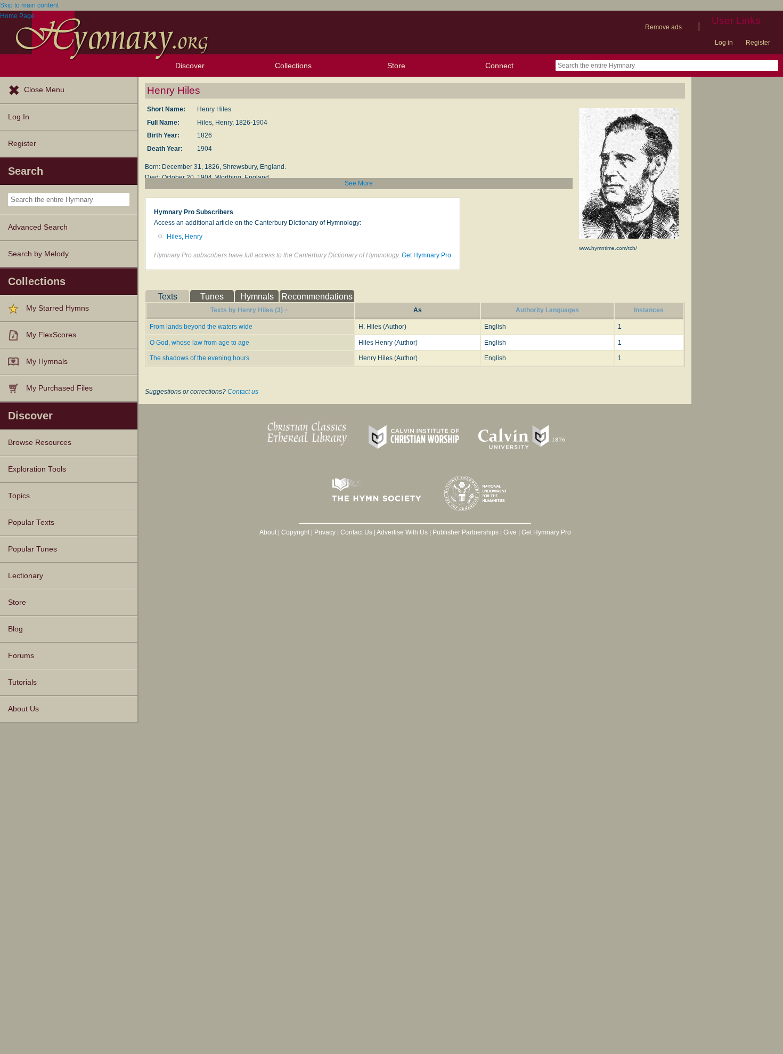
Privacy (325, 532)
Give (510, 532)
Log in (724, 42)
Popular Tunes (32, 549)
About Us (23, 709)
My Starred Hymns (57, 308)
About (267, 532)
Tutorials (22, 682)
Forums (21, 656)
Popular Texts (31, 522)
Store (396, 65)
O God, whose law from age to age (199, 342)
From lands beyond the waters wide (201, 326)
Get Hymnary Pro (426, 255)
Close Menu (44, 90)
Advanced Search (38, 227)
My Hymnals (47, 362)
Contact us (242, 391)
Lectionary (25, 576)
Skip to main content (29, 5)
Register (758, 42)
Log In (18, 117)
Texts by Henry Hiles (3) (246, 310)
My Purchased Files (59, 388)
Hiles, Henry (184, 236)
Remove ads (663, 27)
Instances (649, 310)
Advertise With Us (402, 532)
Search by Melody (38, 254)
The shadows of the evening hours (199, 358)
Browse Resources (39, 443)
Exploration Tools (37, 469)
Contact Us (356, 532)
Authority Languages (547, 310)
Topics (19, 496)
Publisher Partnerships (466, 532)
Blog (15, 629)
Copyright (295, 532)
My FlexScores (51, 335)
